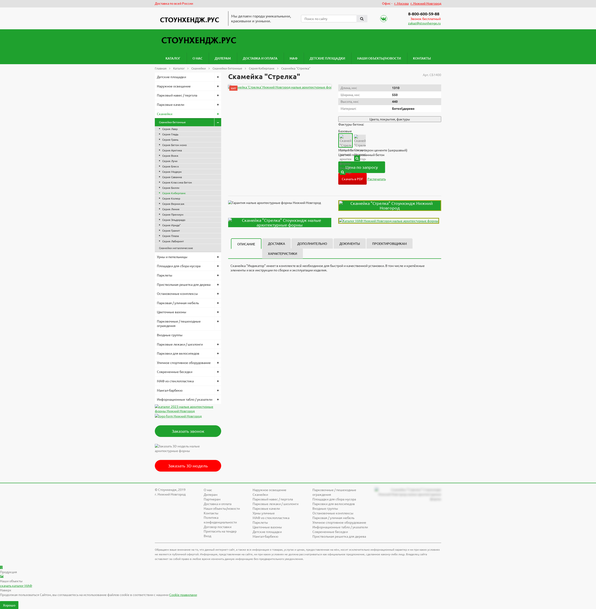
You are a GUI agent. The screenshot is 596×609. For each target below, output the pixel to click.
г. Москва (401, 3)
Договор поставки (217, 527)
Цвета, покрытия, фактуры (389, 119)
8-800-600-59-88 (423, 13)
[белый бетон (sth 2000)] (357, 158)
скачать (16, 585)
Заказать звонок (188, 431)
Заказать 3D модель (188, 465)
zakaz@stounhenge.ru (424, 23)
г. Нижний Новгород (425, 3)
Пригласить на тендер (220, 531)
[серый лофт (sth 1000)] (342, 172)
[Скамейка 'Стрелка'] (280, 86)
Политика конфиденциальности (220, 519)
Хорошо (9, 605)
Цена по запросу (361, 167)
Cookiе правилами (183, 594)
